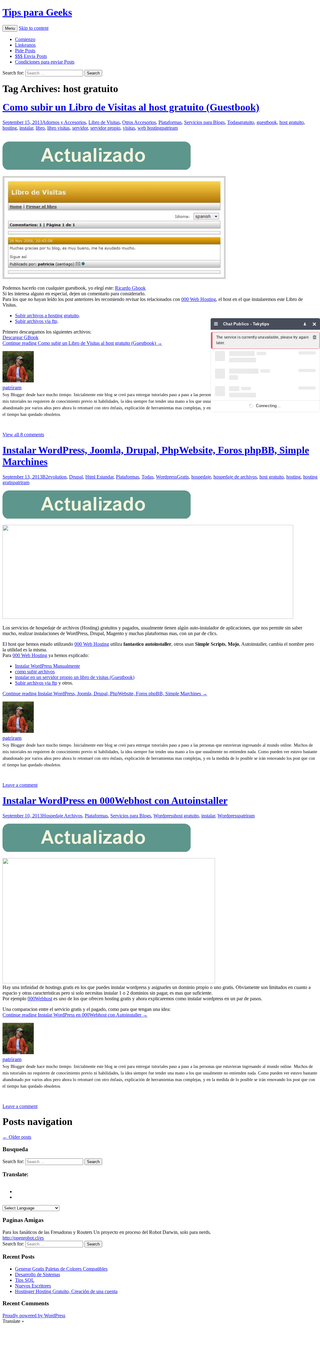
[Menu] (216, 324)
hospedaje (201, 476)
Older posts (16, 1137)
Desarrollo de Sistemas (37, 1274)
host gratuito (291, 122)
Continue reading (82, 343)
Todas (233, 122)
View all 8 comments (23, 434)
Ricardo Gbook (130, 288)
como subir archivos (35, 671)
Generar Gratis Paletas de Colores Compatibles (61, 1268)
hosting (9, 128)
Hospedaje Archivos (62, 815)
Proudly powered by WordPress (33, 1315)
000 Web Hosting (198, 299)
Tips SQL (24, 1280)
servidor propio (105, 128)
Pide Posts (25, 50)
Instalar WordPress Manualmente (47, 666)
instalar (26, 128)
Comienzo (25, 39)
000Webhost (40, 998)
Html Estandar (99, 476)
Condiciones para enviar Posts (44, 62)
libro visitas (58, 128)
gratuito (246, 122)
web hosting (150, 128)
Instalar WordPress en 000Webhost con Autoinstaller (115, 800)
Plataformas (170, 122)
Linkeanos (25, 45)
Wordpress (166, 476)
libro (40, 128)
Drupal (76, 476)
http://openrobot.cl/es (23, 1237)
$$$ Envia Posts (31, 56)
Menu (10, 28)
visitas (129, 128)
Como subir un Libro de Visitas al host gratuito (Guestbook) (130, 107)
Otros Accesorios (139, 122)
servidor (80, 128)
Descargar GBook (20, 337)
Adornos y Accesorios (64, 122)
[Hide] (314, 324)
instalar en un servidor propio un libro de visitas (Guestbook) (74, 677)
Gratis (183, 476)
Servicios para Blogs (204, 122)
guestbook (267, 122)
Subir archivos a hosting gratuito (47, 315)
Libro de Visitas (104, 122)
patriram (170, 128)
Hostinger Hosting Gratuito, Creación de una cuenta (66, 1291)
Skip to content (33, 28)
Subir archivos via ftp (36, 321)
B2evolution (54, 476)
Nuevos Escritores (33, 1285)
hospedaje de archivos (235, 476)
